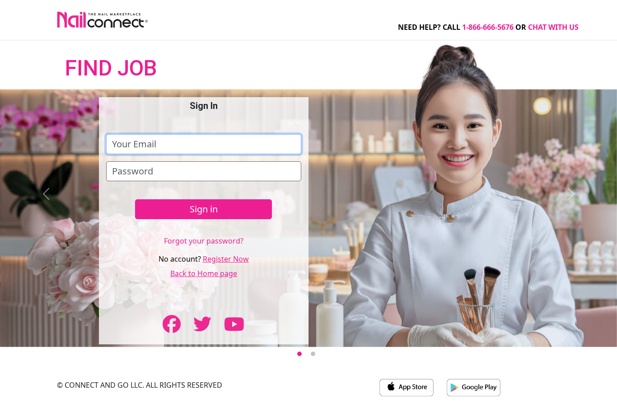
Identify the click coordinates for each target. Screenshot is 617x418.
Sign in (204, 209)
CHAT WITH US (553, 27)
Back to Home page (203, 273)
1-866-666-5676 (488, 27)
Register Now (226, 259)
